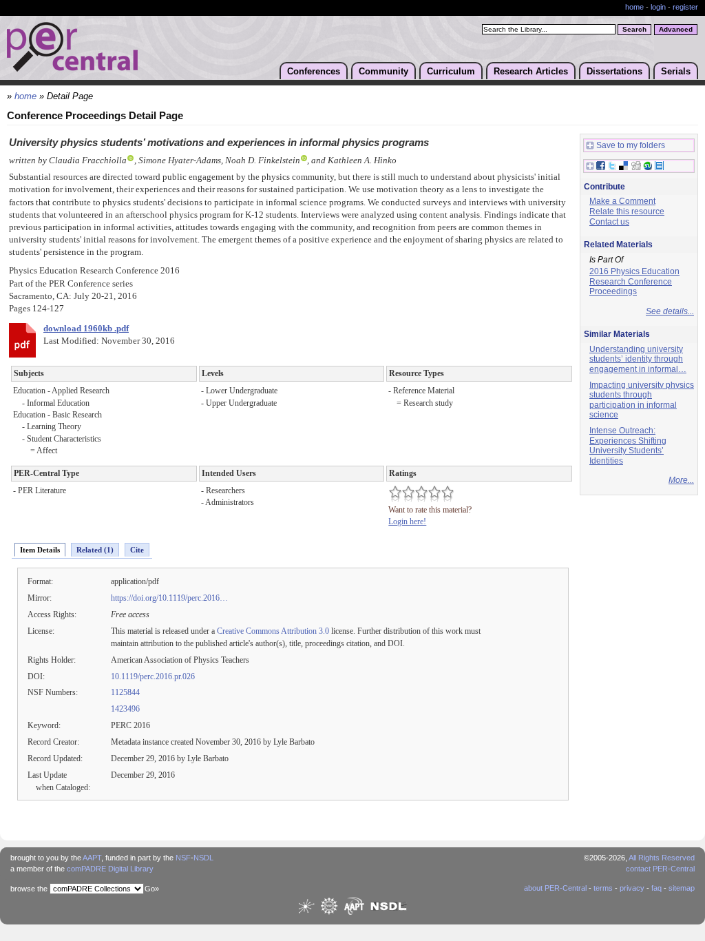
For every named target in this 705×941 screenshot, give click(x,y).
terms (603, 888)
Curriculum (451, 71)
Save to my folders (630, 145)
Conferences (313, 71)
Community (383, 71)
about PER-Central (555, 888)
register (685, 7)
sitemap (682, 888)
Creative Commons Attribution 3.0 (273, 631)
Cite (137, 550)
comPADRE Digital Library (110, 869)
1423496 (125, 709)
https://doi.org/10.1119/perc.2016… (169, 598)
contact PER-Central (660, 869)
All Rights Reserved (662, 858)
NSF (183, 858)
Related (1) (95, 550)
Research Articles (531, 71)
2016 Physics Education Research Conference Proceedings (634, 281)
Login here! (407, 521)
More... (681, 480)
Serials (676, 71)
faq (656, 888)
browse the (29, 889)
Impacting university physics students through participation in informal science (641, 400)
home (634, 7)
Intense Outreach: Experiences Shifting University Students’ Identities (627, 446)
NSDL (203, 858)
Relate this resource (626, 211)
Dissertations (614, 71)
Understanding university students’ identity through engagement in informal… (637, 359)
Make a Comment (622, 201)
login (658, 7)
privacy (632, 888)
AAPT (92, 858)
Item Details (40, 550)
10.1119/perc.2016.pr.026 (153, 676)
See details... (670, 311)
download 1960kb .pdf (86, 328)
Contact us (609, 222)
